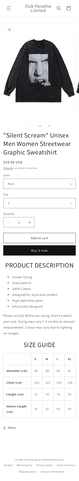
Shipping (8, 168)
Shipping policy (28, 471)
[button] (9, 8)
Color (6, 175)
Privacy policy (44, 465)
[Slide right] (49, 126)
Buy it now (39, 250)
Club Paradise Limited (37, 459)
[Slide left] (30, 126)
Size (5, 194)
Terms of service (66, 465)
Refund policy (24, 465)
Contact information (53, 471)
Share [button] (12, 428)
